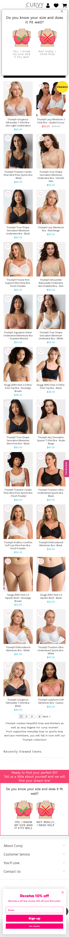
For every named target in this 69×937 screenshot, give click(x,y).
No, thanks (34, 926)
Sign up (34, 918)
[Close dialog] (62, 892)
